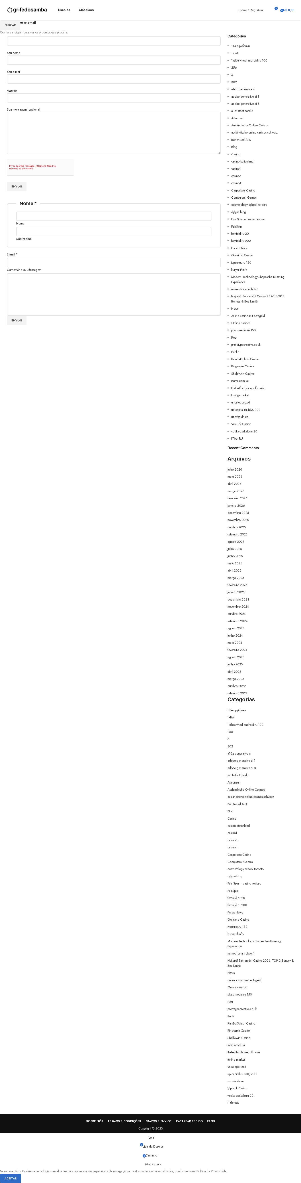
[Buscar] (268, 10)
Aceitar (10, 1178)
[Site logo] (27, 9)
